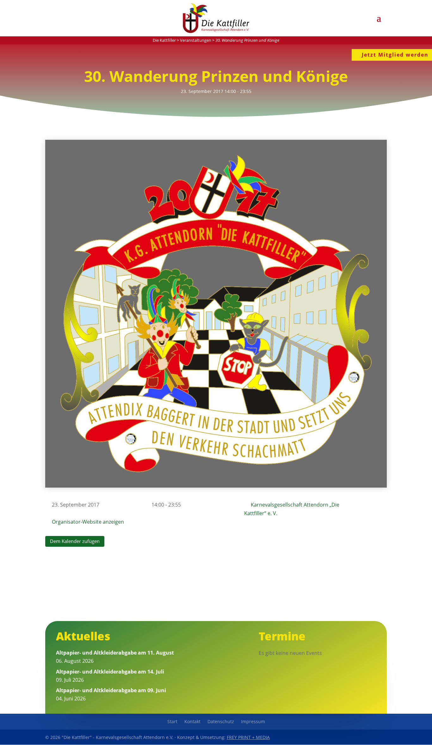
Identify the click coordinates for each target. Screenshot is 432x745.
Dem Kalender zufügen (75, 541)
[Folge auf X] (366, 737)
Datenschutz (220, 721)
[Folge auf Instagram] (381, 737)
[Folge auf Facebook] (352, 737)
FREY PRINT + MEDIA (248, 737)
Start (172, 721)
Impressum (253, 721)
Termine (282, 636)
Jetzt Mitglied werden (395, 54)
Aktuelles (83, 636)
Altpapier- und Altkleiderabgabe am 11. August (115, 652)
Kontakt (192, 721)
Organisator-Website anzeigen (88, 521)
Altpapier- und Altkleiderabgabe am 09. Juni (111, 690)
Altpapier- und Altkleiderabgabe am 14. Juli (110, 671)
